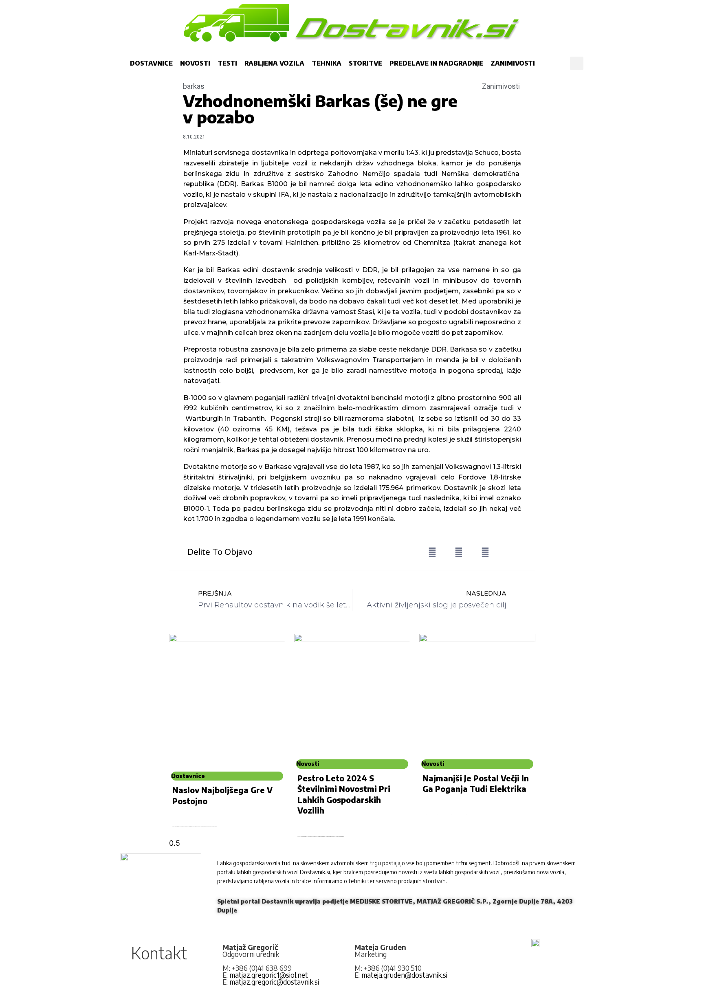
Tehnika (326, 63)
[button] (576, 63)
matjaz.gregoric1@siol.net (268, 974)
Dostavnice (151, 63)
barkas (194, 86)
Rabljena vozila (274, 63)
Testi (227, 63)
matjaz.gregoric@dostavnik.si (274, 981)
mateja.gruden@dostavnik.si (404, 974)
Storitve (365, 63)
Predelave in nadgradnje (436, 63)
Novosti (195, 63)
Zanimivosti (513, 63)
